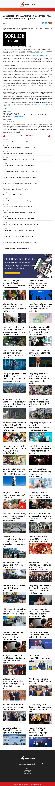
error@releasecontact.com (31, 127)
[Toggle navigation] (3, 9)
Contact (27, 768)
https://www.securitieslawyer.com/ (39, 55)
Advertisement (27, 770)
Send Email (8, 111)
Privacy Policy (27, 771)
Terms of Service (27, 773)
